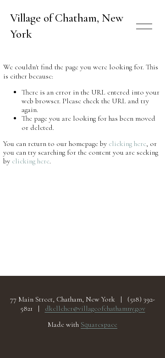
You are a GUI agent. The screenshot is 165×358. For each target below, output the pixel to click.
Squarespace (99, 324)
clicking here (127, 143)
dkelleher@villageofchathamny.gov (95, 308)
